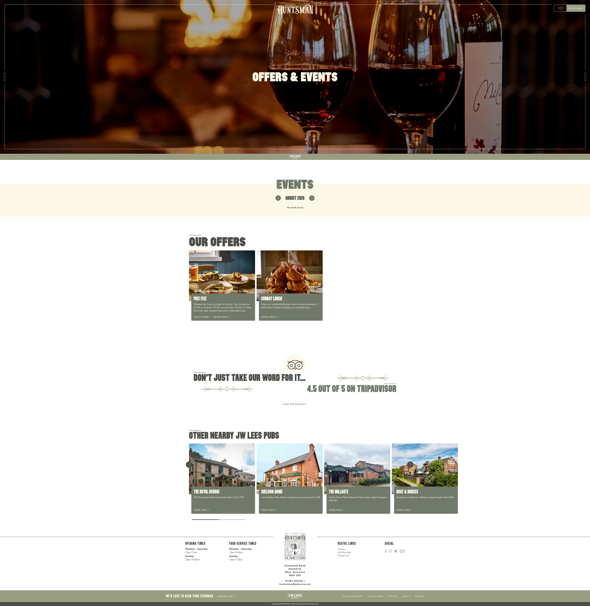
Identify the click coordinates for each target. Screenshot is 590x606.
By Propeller (419, 596)
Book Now (576, 8)
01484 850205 (294, 580)
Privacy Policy (392, 596)
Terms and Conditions (375, 596)
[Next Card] (410, 464)
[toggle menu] (560, 8)
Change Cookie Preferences (352, 596)
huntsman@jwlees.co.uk (295, 584)
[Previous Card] (189, 464)
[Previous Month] (278, 198)
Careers (341, 549)
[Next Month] (312, 198)
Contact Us (343, 555)
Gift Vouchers (344, 552)
